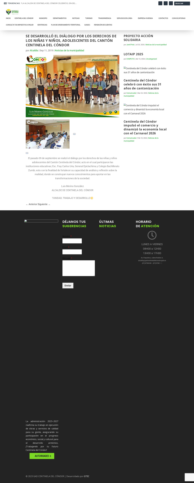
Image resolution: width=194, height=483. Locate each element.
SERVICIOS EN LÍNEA (124, 18)
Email (65, 247)
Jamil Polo (130, 45)
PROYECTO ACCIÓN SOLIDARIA (138, 38)
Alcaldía (34, 50)
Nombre (67, 236)
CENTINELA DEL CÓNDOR (24, 18)
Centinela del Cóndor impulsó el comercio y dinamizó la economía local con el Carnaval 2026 (145, 127)
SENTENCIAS (42, 25)
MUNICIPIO (43, 18)
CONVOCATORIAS (178, 18)
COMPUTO (130, 59)
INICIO (8, 18)
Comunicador (131, 93)
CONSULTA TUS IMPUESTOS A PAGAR (19, 25)
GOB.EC (87, 25)
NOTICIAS (75, 18)
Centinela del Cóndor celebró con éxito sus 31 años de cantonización (142, 84)
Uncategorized (151, 59)
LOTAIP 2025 (133, 54)
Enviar (68, 285)
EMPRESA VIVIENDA (145, 18)
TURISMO (88, 18)
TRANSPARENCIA (104, 18)
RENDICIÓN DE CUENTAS (103, 25)
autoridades (42, 455)
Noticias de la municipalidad (69, 50)
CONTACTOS (163, 18)
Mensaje (67, 258)
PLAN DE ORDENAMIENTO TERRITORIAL (65, 25)
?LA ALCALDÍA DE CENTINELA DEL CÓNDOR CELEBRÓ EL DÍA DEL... (49, 3)
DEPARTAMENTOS (59, 18)
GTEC (86, 476)
